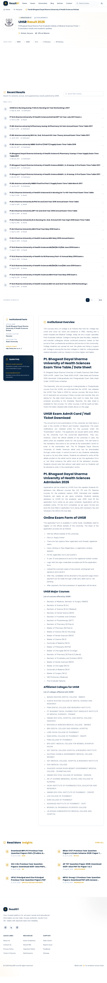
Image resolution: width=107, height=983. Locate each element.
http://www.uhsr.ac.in (13, 348)
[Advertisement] (53, 66)
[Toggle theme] (102, 3)
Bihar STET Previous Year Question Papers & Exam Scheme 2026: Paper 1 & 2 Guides (82, 853)
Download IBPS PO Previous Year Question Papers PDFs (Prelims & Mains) (27, 853)
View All (99, 842)
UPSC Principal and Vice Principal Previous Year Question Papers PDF (28, 878)
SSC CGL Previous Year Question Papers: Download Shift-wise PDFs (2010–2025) (28, 867)
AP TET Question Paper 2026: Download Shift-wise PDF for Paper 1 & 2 (82, 865)
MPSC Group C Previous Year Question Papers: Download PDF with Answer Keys (81, 880)
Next (100, 300)
